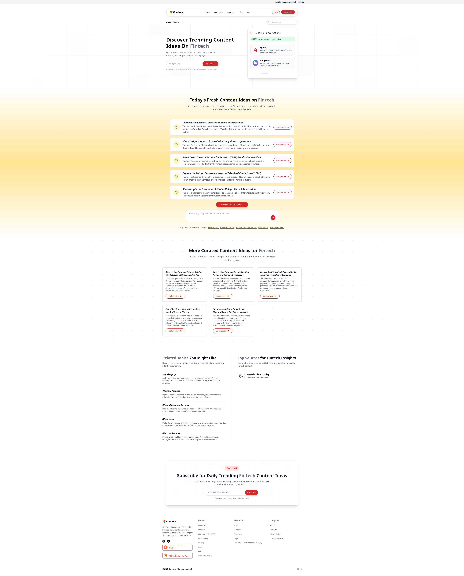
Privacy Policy (275, 534)
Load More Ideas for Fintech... (232, 205)
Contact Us (274, 530)
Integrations (203, 538)
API (199, 551)
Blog (236, 525)
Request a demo (204, 556)
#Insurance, (263, 227)
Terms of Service (276, 538)
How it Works (218, 12)
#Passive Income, (277, 227)
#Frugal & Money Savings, (246, 227)
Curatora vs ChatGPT (206, 534)
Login (276, 12)
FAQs (248, 12)
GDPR (299, 569)
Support (237, 530)
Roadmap (238, 534)
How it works (203, 525)
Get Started (288, 12)
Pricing (240, 12)
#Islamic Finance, (227, 227)
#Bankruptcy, (213, 227)
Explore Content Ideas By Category (248, 543)
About (272, 525)
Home (208, 12)
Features (230, 12)
